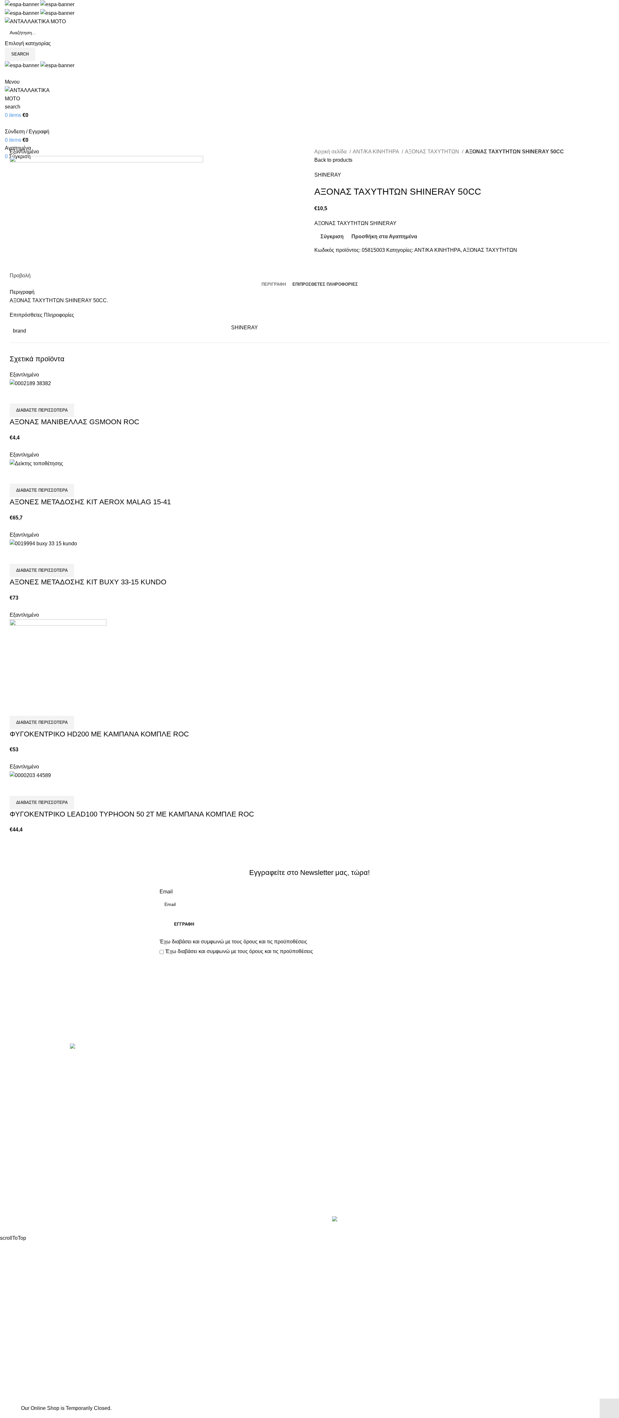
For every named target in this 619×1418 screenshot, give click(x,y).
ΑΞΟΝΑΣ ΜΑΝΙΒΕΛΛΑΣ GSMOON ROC (74, 422)
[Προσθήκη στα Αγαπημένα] (52, 395)
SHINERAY (327, 175)
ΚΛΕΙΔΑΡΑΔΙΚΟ (179, 1193)
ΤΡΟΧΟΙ (169, 1169)
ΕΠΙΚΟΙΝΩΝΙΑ (331, 1097)
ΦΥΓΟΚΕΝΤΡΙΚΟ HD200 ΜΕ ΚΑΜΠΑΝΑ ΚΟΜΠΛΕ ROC (99, 734)
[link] (382, 1220)
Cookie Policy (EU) (336, 1109)
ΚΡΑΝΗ (169, 1109)
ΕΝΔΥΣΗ (170, 1157)
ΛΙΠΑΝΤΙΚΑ (173, 1121)
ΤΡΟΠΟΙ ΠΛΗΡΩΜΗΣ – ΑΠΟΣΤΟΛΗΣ (358, 1084)
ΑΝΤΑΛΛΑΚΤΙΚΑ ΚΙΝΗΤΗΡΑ (193, 1061)
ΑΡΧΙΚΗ (324, 1061)
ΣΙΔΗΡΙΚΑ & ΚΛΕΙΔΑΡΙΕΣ (190, 1205)
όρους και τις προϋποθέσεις (275, 941)
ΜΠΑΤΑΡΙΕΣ (174, 1133)
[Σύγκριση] (18, 395)
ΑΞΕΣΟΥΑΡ (173, 1072)
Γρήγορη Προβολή (35, 395)
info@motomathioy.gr (494, 1083)
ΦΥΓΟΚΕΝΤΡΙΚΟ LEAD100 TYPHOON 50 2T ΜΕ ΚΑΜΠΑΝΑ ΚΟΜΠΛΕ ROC (132, 814)
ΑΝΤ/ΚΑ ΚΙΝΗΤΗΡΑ (376, 151)
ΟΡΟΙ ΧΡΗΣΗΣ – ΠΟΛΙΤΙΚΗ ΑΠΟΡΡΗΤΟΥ (363, 1072)
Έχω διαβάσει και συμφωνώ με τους (233, 941)
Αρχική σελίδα (331, 151)
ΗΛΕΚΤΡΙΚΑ (174, 1097)
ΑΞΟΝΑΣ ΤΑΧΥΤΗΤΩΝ (432, 151)
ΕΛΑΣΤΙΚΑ (172, 1084)
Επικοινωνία (310, 1021)
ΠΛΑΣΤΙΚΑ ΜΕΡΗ (180, 1145)
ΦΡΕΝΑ (169, 1181)
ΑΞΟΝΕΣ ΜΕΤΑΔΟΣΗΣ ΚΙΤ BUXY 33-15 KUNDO (88, 582)
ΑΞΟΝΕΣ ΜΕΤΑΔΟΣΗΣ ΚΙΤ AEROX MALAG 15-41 (90, 502)
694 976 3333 (485, 1072)
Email (166, 891)
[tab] (273, 284)
